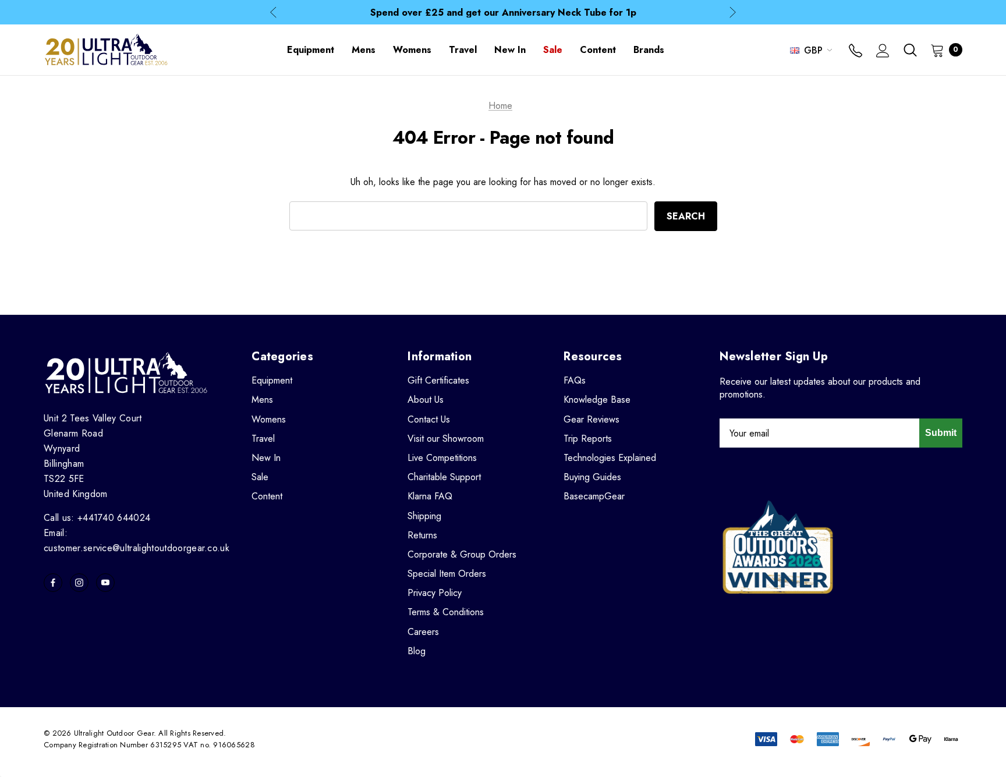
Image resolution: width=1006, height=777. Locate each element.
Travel (263, 438)
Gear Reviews (591, 419)
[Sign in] (883, 52)
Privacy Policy (435, 592)
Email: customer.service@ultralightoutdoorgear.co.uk (136, 540)
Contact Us (429, 419)
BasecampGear (594, 496)
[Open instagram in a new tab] (79, 582)
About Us (426, 399)
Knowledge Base (597, 399)
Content (267, 496)
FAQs (575, 380)
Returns (422, 535)
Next (733, 12)
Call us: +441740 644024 (97, 517)
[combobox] (468, 215)
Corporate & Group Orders (462, 554)
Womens (269, 419)
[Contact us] (855, 52)
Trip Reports (588, 438)
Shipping (424, 516)
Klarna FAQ (430, 496)
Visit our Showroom (446, 438)
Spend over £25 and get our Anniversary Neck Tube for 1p (503, 12)
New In (266, 457)
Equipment (272, 380)
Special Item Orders (447, 573)
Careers (423, 631)
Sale (260, 477)
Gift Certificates (438, 380)
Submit (941, 433)
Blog (417, 651)
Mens (262, 399)
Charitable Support (444, 477)
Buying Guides (592, 477)
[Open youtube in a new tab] (105, 582)
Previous (273, 12)
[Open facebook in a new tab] (53, 582)
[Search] (910, 50)
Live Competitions (442, 457)
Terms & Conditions (446, 612)
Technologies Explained (610, 457)
